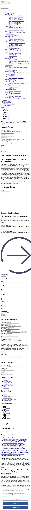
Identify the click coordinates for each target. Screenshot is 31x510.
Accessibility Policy (23, 452)
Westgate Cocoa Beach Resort (16, 50)
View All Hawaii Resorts (15, 53)
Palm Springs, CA (10, 74)
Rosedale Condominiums (15, 96)
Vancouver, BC (9, 94)
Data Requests (5, 454)
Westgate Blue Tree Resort (15, 23)
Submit (2, 352)
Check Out (3, 294)
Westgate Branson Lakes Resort (16, 40)
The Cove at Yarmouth (14, 48)
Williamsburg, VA (10, 97)
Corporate (5, 380)
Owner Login (6, 122)
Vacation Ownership (8, 385)
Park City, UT (9, 76)
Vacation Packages (7, 101)
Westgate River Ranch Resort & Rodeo (18, 83)
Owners (2, 107)
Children (3, 305)
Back (2, 9)
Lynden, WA (9, 65)
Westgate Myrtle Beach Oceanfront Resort (18, 72)
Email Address (4, 327)
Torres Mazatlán (13, 70)
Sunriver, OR (9, 92)
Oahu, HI (11, 57)
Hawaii (8, 52)
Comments (3, 336)
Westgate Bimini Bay (14, 35)
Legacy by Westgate (8, 384)
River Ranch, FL (10, 81)
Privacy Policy (12, 452)
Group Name (4, 333)
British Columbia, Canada (12, 41)
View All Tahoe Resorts (14, 85)
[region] (15, 498)
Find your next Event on (13, 443)
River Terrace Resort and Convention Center (19, 63)
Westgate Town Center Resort (16, 19)
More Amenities (4, 274)
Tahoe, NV (8, 84)
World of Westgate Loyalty (9, 104)
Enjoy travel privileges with (14, 441)
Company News (7, 381)
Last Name (3, 324)
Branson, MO (9, 36)
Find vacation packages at (14, 440)
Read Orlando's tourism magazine (14, 444)
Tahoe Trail (11, 88)
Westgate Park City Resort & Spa (16, 78)
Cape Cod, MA (9, 47)
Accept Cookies (15, 507)
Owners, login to (14, 447)
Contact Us (6, 388)
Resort (2, 281)
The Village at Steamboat (15, 91)
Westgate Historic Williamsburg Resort (18, 98)
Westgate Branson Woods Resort (16, 39)
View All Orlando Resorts (15, 15)
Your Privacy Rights (14, 455)
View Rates (3, 276)
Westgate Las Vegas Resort (15, 28)
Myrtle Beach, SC (10, 71)
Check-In (3, 328)
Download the (14, 448)
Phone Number (4, 325)
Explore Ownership (7, 105)
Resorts (5, 12)
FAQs (4, 386)
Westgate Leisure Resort (14, 24)
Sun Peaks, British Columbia (15, 44)
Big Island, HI (12, 54)
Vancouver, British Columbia (15, 45)
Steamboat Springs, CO (11, 89)
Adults (2, 303)
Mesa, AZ (8, 66)
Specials (5, 100)
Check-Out (3, 330)
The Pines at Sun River (14, 93)
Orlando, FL (9, 14)
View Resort (3, 315)
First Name (3, 322)
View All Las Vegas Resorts (15, 27)
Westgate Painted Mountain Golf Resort (18, 67)
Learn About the (12, 445)
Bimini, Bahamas (10, 34)
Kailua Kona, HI (13, 56)
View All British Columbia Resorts (17, 43)
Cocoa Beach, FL (10, 49)
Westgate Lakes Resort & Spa (16, 17)
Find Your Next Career (8, 382)
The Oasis (11, 75)
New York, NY (9, 31)
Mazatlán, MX (9, 69)
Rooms (2, 308)
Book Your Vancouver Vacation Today (9, 183)
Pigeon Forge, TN (10, 79)
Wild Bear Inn (12, 80)
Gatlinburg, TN (9, 58)
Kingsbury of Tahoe (13, 87)
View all (9, 437)
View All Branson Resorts (15, 37)
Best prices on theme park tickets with (15, 439)
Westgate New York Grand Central (17, 32)
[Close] (28, 489)
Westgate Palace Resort (14, 18)
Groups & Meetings (7, 102)
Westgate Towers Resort (14, 22)
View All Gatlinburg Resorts (15, 59)
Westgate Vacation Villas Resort (16, 21)
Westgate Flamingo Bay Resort (16, 30)
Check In (2, 285)
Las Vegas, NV (9, 26)
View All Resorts (10, 13)
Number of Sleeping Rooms (7, 331)
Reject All (15, 503)
